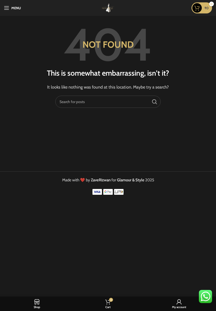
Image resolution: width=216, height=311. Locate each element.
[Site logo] (108, 7)
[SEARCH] (155, 102)
